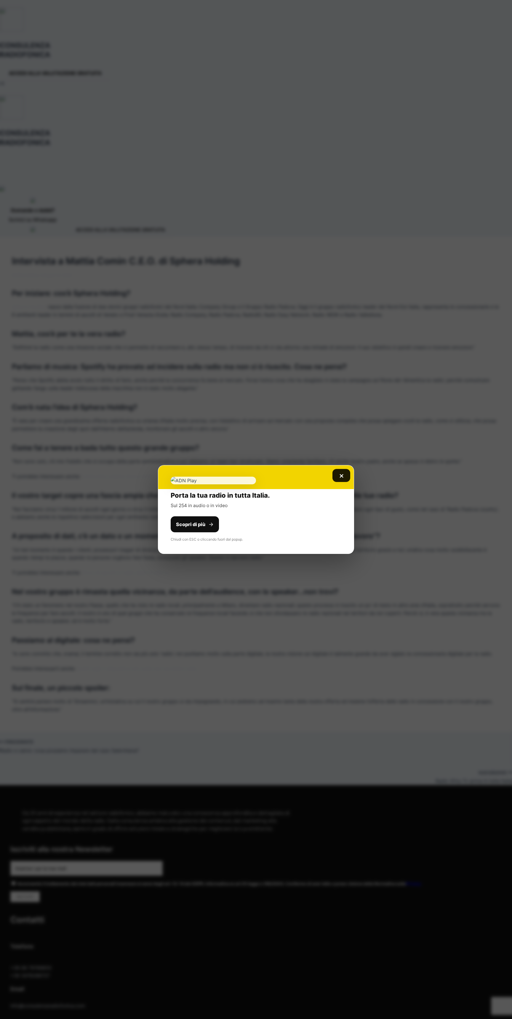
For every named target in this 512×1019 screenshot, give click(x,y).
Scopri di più (190, 524)
